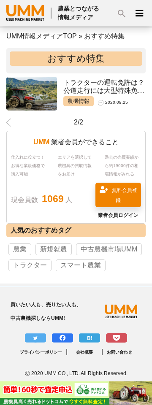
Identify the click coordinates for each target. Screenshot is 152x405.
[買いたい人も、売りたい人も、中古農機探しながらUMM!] (125, 311)
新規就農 (53, 249)
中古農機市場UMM (109, 249)
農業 (20, 249)
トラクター (30, 265)
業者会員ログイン (118, 215)
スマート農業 (80, 265)
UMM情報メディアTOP (41, 36)
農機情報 (79, 101)
